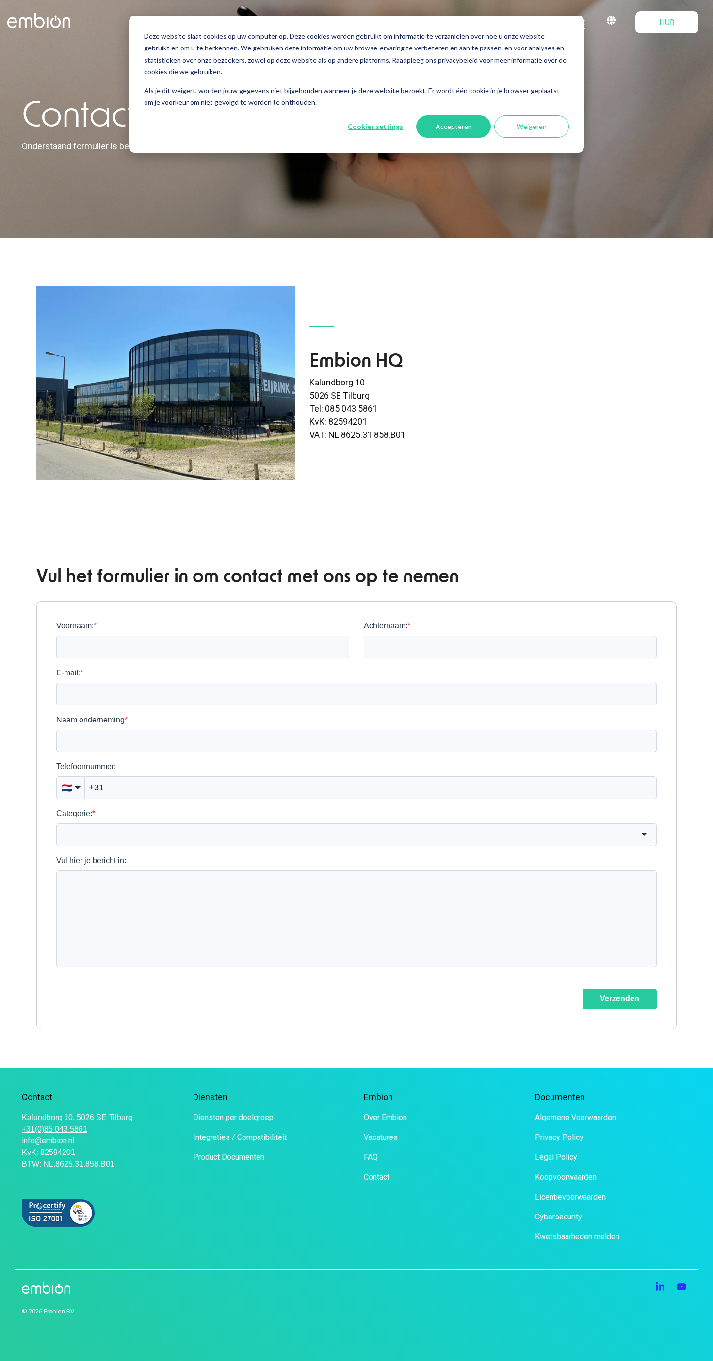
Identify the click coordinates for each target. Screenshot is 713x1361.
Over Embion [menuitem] (385, 1117)
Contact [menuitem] (376, 1177)
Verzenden (619, 998)
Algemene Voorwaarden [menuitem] (575, 1117)
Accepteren (454, 126)
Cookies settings (375, 126)
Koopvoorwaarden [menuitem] (566, 1177)
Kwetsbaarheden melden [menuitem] (577, 1236)
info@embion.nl (48, 1140)
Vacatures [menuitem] (381, 1137)
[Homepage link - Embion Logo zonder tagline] (46, 1288)
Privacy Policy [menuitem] (559, 1137)
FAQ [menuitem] (371, 1157)
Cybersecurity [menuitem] (558, 1216)
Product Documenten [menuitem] (228, 1157)
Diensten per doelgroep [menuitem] (233, 1117)
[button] (661, 1287)
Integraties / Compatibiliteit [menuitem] (240, 1137)
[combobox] (356, 834)
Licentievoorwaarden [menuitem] (570, 1196)
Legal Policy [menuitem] (556, 1157)
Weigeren (532, 126)
